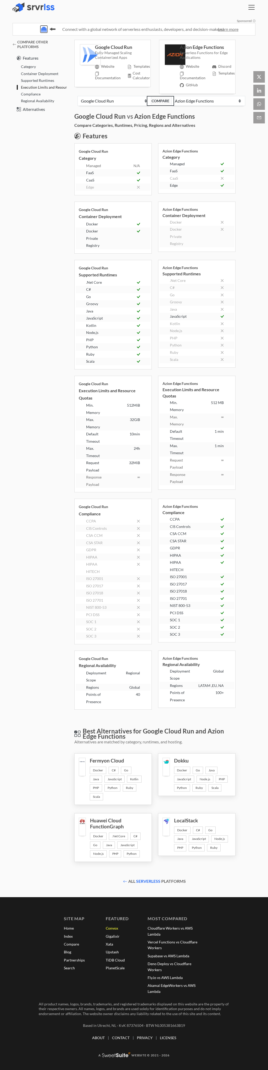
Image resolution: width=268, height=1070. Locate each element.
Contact (121, 1037)
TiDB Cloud (115, 960)
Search (69, 968)
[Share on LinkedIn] (259, 90)
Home (69, 928)
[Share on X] (259, 77)
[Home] (33, 7)
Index (68, 936)
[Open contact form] (259, 117)
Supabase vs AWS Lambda (168, 956)
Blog (67, 952)
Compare (160, 101)
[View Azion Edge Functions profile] (172, 54)
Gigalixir (113, 936)
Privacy (145, 1037)
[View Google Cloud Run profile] (87, 54)
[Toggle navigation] (251, 7)
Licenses (168, 1037)
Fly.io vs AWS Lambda (165, 977)
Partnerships (74, 960)
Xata (109, 944)
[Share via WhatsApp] (259, 104)
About (98, 1037)
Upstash (112, 952)
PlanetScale (115, 968)
